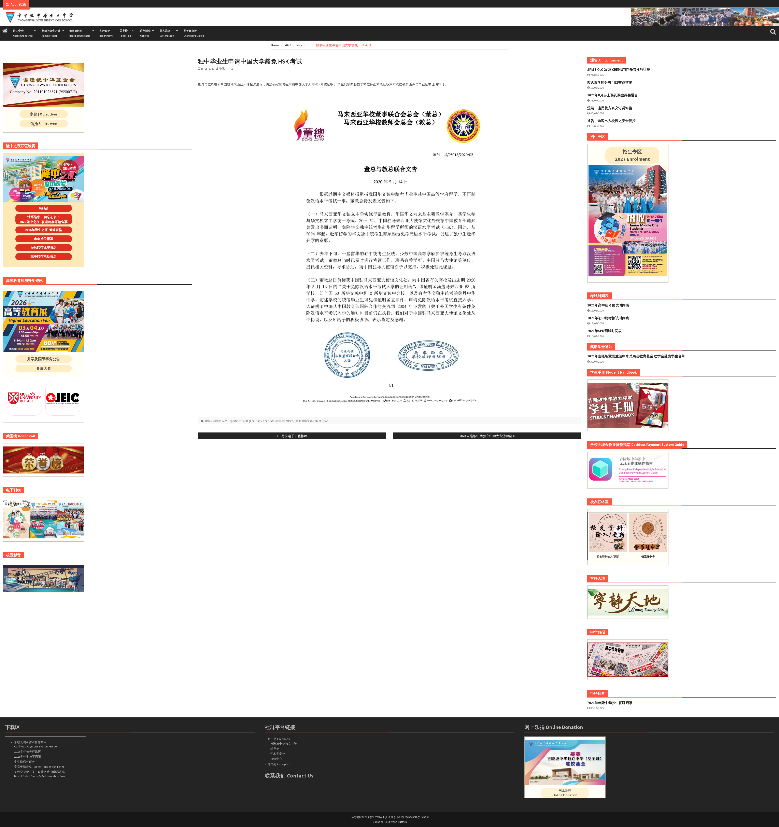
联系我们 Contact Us (289, 775)
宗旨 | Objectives (43, 114)
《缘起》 (43, 208)
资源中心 (276, 759)
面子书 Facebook (279, 739)
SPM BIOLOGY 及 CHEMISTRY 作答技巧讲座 (618, 69)
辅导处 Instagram (279, 764)
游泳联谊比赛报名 (44, 248)
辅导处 (274, 748)
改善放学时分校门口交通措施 (609, 82)
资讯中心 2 (226, 68)
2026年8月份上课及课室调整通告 (612, 95)
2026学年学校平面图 (27, 756)
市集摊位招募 (43, 239)
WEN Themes (399, 822)
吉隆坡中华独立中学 (283, 743)
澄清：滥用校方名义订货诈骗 (609, 108)
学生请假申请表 (24, 761)
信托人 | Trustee (43, 123)
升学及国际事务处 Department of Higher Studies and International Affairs (248, 421)
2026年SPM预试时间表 (604, 331)
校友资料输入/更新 (608, 556)
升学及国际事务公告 (43, 359)
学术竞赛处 (277, 754)
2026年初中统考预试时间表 (608, 318)
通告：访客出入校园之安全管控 (611, 121)
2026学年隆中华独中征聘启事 (610, 703)
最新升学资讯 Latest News (312, 421)
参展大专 (43, 368)
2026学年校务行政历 (27, 751)
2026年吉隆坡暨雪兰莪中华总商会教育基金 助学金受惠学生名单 (636, 356)
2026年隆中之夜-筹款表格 (43, 230)
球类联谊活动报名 (44, 256)
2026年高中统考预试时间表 (608, 305)
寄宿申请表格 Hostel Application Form (39, 767)
